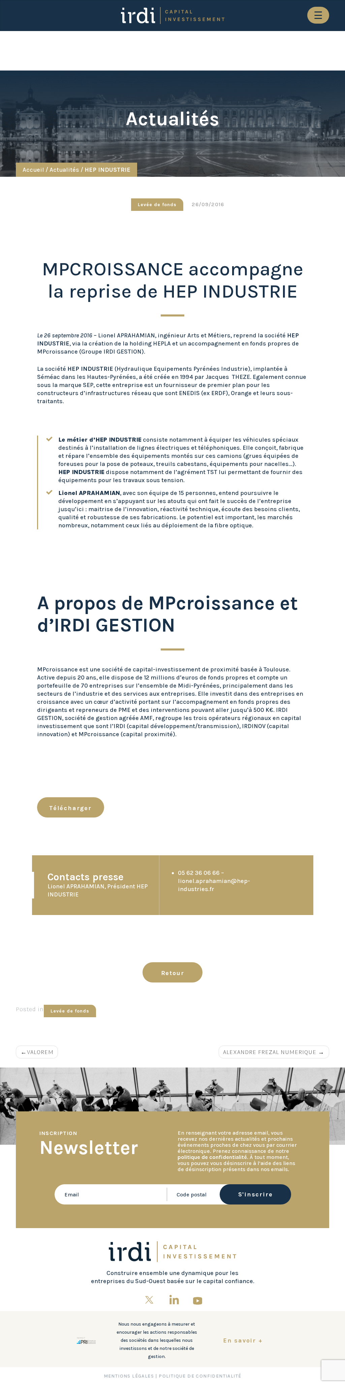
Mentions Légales (129, 1376)
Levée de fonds (157, 204)
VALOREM (40, 1052)
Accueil (33, 169)
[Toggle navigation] (318, 15)
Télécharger (70, 808)
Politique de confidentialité (200, 1376)
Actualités (64, 169)
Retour (172, 973)
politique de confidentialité (212, 1157)
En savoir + (243, 1340)
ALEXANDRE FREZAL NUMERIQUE (269, 1052)
